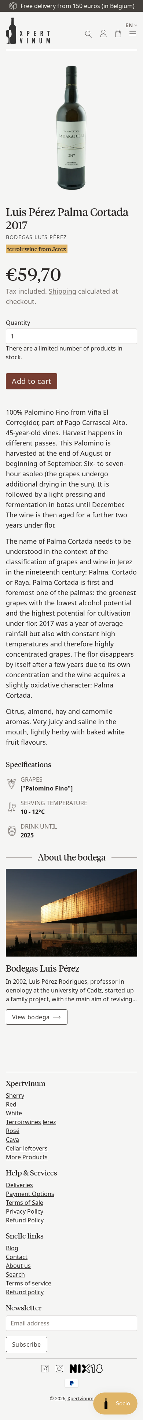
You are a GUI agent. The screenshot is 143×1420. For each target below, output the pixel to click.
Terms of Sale (24, 1203)
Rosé (12, 1131)
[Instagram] (59, 1368)
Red (11, 1104)
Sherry (15, 1095)
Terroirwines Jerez (31, 1122)
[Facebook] (44, 1368)
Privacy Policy (24, 1211)
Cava (12, 1139)
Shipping (62, 291)
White (14, 1113)
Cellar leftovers (27, 1148)
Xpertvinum (80, 1398)
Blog (12, 1248)
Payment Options (30, 1194)
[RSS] (86, 1368)
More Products (27, 1157)
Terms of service (28, 1283)
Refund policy (25, 1292)
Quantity (18, 323)
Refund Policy (25, 1220)
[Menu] (132, 33)
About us (18, 1266)
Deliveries (19, 1185)
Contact (16, 1257)
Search (15, 1274)
